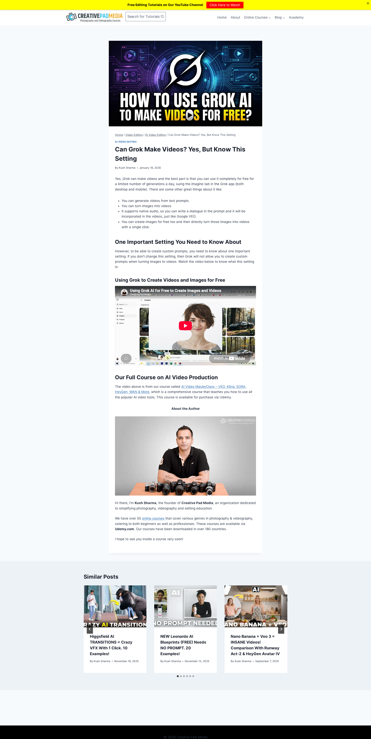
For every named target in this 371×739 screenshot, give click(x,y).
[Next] (281, 629)
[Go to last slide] (90, 629)
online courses (153, 518)
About (235, 17)
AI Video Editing (126, 141)
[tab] (178, 676)
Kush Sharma (127, 167)
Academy (296, 17)
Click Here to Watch (225, 5)
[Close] (368, 3)
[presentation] (115, 606)
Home (222, 17)
